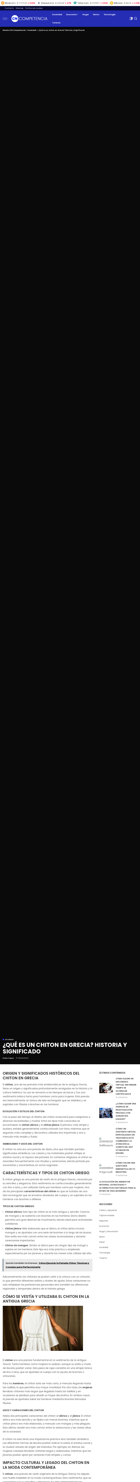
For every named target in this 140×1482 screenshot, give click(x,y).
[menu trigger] (7, 18)
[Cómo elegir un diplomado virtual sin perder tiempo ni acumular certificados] (106, 1088)
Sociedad (9, 1039)
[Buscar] (135, 18)
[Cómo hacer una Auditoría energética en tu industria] (106, 1169)
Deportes (103, 1220)
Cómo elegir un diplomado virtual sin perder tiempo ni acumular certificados (126, 1086)
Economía (104, 1226)
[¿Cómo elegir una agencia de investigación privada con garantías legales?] (106, 1113)
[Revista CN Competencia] (29, 19)
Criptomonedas (106, 1215)
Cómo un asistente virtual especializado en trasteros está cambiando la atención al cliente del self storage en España (126, 1141)
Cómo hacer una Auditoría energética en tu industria (125, 1167)
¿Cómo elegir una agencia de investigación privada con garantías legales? (126, 1111)
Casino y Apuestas (108, 1210)
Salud (101, 1242)
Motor (102, 1236)
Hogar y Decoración (108, 1231)
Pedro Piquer (8, 1058)
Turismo (103, 1258)
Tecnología (104, 1252)
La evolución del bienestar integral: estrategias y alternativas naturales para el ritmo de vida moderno (117, 1186)
